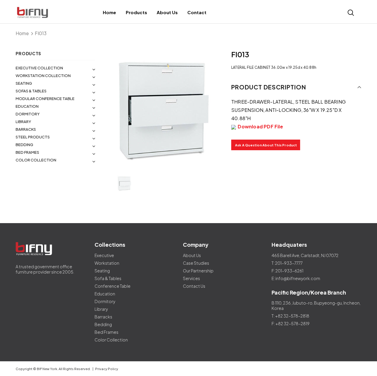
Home (22, 33)
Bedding (24, 144)
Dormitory (28, 114)
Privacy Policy (106, 369)
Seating (24, 83)
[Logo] (33, 12)
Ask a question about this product (266, 145)
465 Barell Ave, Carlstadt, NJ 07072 (305, 255)
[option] (163, 108)
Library (23, 121)
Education (27, 106)
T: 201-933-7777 (287, 263)
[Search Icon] (351, 12)
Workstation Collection (43, 75)
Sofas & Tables (31, 91)
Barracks (26, 129)
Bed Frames (27, 152)
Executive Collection (39, 68)
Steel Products (33, 137)
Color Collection (36, 160)
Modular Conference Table (45, 98)
